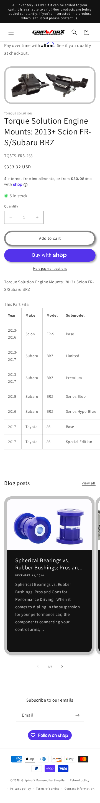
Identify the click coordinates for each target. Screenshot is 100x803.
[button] (11, 32)
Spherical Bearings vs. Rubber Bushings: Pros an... (49, 564)
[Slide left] (38, 666)
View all (89, 483)
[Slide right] (62, 666)
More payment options (50, 268)
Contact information (79, 789)
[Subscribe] (77, 715)
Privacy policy (20, 789)
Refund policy (79, 780)
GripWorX (28, 780)
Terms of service (47, 789)
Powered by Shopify (50, 780)
